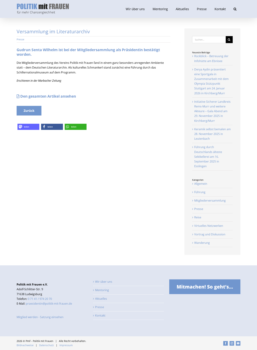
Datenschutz (46, 345)
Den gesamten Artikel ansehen (47, 96)
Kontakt (100, 315)
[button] (235, 9)
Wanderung (202, 243)
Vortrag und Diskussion (209, 234)
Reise (197, 217)
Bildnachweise (25, 345)
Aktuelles (101, 299)
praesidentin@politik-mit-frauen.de (49, 303)
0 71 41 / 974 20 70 (40, 299)
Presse (20, 39)
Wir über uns (103, 282)
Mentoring (102, 290)
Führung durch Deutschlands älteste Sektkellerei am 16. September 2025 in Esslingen (208, 156)
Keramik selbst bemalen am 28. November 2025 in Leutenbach (212, 134)
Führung (199, 192)
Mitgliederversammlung (210, 200)
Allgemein (200, 184)
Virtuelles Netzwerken (208, 226)
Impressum (66, 345)
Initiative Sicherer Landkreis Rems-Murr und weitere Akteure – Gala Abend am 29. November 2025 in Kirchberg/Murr (212, 111)
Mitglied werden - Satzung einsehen (40, 317)
